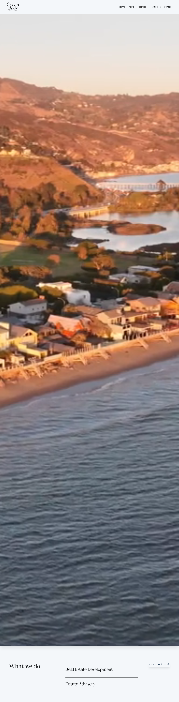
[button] (143, 7)
